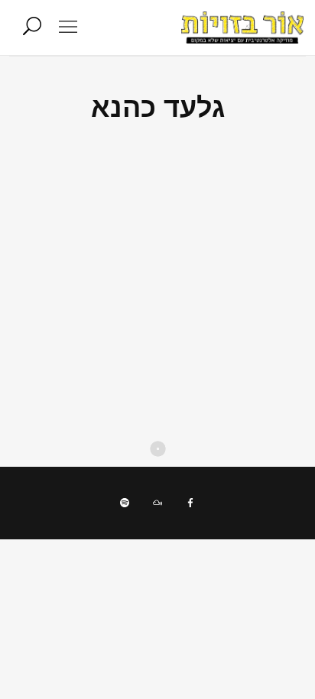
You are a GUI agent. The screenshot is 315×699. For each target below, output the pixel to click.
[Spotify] (124, 503)
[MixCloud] (157, 503)
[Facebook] (190, 503)
